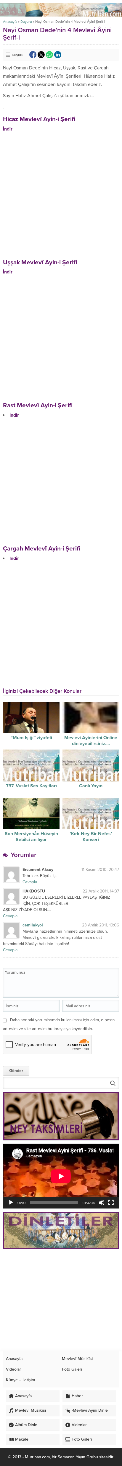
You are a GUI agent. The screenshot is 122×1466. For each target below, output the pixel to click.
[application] (61, 1176)
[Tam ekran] (111, 1203)
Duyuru (26, 21)
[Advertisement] (61, 1300)
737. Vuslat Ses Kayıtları (31, 786)
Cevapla (30, 882)
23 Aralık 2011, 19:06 (100, 925)
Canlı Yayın (90, 786)
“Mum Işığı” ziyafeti (31, 738)
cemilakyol (33, 925)
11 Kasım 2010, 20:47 (100, 869)
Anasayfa (10, 21)
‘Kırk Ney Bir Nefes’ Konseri (91, 837)
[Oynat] (11, 1203)
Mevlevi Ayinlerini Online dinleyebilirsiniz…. (90, 741)
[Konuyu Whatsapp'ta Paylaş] (49, 54)
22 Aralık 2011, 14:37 (101, 891)
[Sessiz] (102, 1203)
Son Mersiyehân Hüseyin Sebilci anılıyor (31, 837)
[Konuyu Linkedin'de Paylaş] (57, 54)
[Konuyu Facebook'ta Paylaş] (32, 54)
